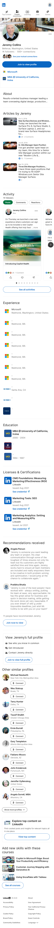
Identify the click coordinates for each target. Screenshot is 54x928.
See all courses (12, 885)
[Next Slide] (50, 245)
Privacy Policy (8, 907)
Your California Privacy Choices (36, 908)
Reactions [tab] (35, 202)
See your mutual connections (25, 56)
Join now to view (14, 622)
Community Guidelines (11, 923)
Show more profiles (13, 810)
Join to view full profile (18, 659)
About (30, 898)
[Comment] (22, 277)
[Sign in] (50, 4)
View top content (27, 836)
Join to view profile (27, 64)
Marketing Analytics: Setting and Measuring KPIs (29, 517)
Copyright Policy (34, 914)
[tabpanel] (27, 244)
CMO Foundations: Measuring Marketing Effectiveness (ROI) (30, 480)
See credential (20, 491)
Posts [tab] (7, 202)
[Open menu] (50, 34)
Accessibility (8, 902)
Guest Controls (34, 918)
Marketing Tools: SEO (25, 498)
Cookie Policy (8, 914)
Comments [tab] (21, 202)
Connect (19, 683)
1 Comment (19, 273)
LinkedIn (17, 484)
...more (35, 227)
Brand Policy (8, 918)
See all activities (27, 289)
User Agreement (34, 902)
